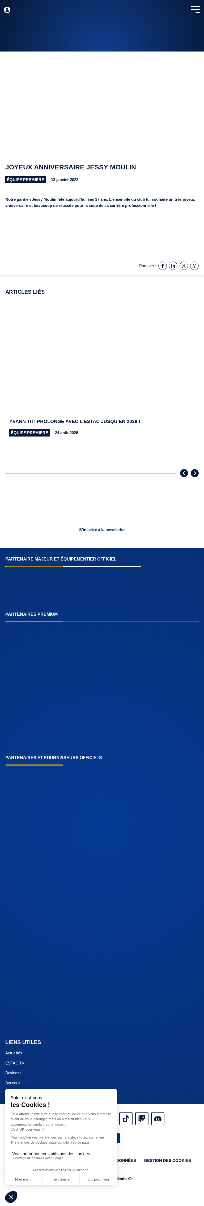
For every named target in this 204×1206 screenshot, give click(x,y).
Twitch (141, 1118)
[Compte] (7, 10)
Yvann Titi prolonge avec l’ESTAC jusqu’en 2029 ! (74, 421)
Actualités (13, 1053)
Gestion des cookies (167, 1160)
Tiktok (126, 1118)
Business (13, 1073)
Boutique (12, 1083)
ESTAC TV (14, 1063)
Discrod (157, 1118)
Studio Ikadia (115, 1179)
